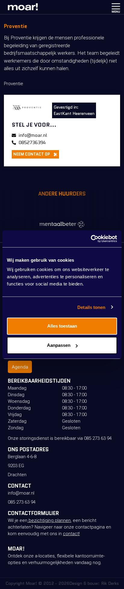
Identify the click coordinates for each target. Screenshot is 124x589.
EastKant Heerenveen (74, 113)
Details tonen (91, 307)
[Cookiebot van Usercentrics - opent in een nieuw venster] (90, 239)
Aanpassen (58, 345)
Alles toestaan (62, 325)
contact (71, 533)
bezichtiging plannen (49, 520)
